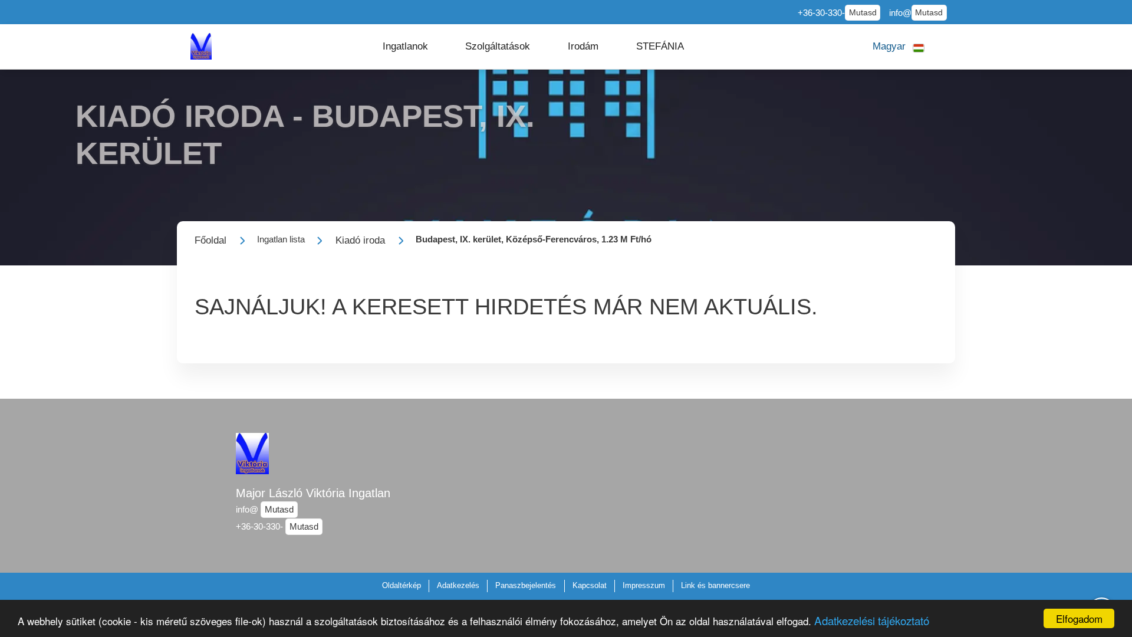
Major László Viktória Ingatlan (313, 493)
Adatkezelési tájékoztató (871, 620)
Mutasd (863, 12)
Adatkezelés (458, 585)
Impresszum (644, 585)
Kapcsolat (589, 585)
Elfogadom (1079, 618)
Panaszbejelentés (525, 585)
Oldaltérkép (401, 585)
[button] (405, 46)
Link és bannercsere (715, 585)
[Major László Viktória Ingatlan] (201, 46)
